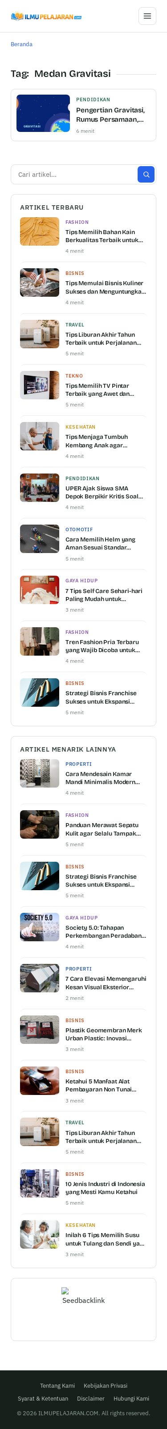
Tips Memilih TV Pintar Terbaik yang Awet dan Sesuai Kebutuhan (97, 390)
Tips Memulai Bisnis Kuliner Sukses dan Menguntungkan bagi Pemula (105, 287)
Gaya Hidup (81, 580)
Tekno (74, 376)
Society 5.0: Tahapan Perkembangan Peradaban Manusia (103, 932)
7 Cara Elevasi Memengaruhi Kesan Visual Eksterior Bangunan (106, 983)
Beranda (22, 44)
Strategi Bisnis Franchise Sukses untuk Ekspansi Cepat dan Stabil (101, 697)
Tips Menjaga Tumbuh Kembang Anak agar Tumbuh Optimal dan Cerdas (105, 441)
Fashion (77, 222)
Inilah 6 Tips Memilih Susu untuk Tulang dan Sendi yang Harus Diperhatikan (106, 1239)
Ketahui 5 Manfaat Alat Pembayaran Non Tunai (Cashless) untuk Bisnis (98, 1086)
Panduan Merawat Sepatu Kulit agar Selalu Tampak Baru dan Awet (101, 829)
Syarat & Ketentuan (43, 1398)
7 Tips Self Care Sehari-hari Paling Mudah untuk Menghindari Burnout (104, 595)
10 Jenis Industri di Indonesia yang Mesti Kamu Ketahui (105, 1188)
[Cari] (146, 174)
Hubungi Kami (131, 1398)
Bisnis (75, 273)
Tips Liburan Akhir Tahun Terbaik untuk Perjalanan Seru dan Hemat (101, 339)
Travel (75, 325)
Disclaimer (91, 1398)
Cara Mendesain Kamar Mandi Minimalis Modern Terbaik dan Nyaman (100, 778)
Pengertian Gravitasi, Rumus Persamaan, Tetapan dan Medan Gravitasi (110, 115)
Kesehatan (80, 427)
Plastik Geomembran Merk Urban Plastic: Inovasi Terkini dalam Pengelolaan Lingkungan (103, 1035)
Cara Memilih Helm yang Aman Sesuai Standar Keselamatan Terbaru (100, 544)
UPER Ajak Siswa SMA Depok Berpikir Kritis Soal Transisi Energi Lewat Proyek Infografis (101, 493)
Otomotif (79, 529)
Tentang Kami (57, 1385)
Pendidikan (93, 99)
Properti (78, 764)
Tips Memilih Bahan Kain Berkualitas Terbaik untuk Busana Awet (101, 236)
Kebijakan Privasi (105, 1385)
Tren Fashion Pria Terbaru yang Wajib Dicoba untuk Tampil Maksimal (102, 646)
